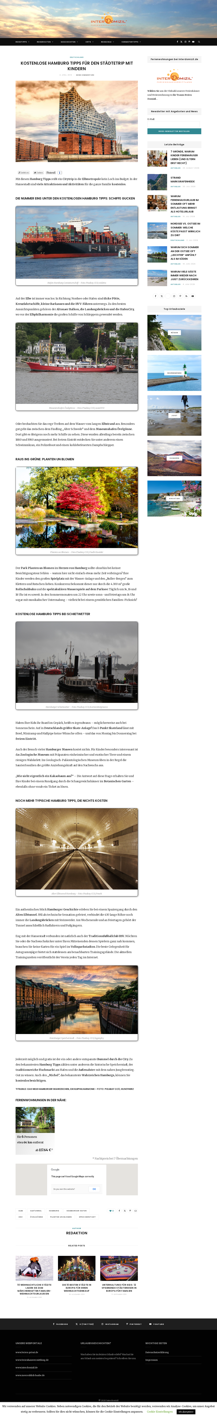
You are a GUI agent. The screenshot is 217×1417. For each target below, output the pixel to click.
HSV (21, 1217)
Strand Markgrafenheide (183, 179)
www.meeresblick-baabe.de (30, 1375)
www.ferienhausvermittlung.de (32, 1360)
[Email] (135, 1210)
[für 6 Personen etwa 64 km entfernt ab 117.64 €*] (35, 1120)
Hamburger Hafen (77, 1210)
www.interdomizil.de (27, 1367)
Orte (88, 42)
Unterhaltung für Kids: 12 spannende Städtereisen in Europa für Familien (119, 1287)
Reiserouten (44, 42)
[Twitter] (124, 1210)
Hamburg (54, 1210)
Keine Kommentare (85, 75)
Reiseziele (106, 42)
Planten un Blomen (61, 1217)
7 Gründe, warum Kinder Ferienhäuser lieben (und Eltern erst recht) (184, 157)
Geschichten (68, 42)
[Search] (199, 42)
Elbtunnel (35, 1210)
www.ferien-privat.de (27, 1352)
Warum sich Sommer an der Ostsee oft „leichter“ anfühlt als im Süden (185, 253)
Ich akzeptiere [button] (186, 1412)
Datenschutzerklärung (157, 1352)
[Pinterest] (130, 1210)
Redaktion (76, 1233)
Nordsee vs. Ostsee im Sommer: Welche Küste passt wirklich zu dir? (185, 229)
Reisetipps (21, 42)
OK (94, 1189)
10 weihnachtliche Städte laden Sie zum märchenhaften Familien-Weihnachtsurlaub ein (34, 1289)
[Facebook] (119, 1210)
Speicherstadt (87, 1217)
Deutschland (77, 57)
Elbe (21, 1210)
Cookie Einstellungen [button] (160, 1411)
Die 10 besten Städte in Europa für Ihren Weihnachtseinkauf (76, 1287)
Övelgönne (36, 1217)
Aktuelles (176, 168)
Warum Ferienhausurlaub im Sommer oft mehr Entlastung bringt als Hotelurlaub (185, 203)
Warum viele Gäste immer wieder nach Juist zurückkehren (184, 275)
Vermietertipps (130, 42)
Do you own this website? (64, 1189)
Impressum (151, 1360)
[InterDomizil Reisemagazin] (108, 19)
